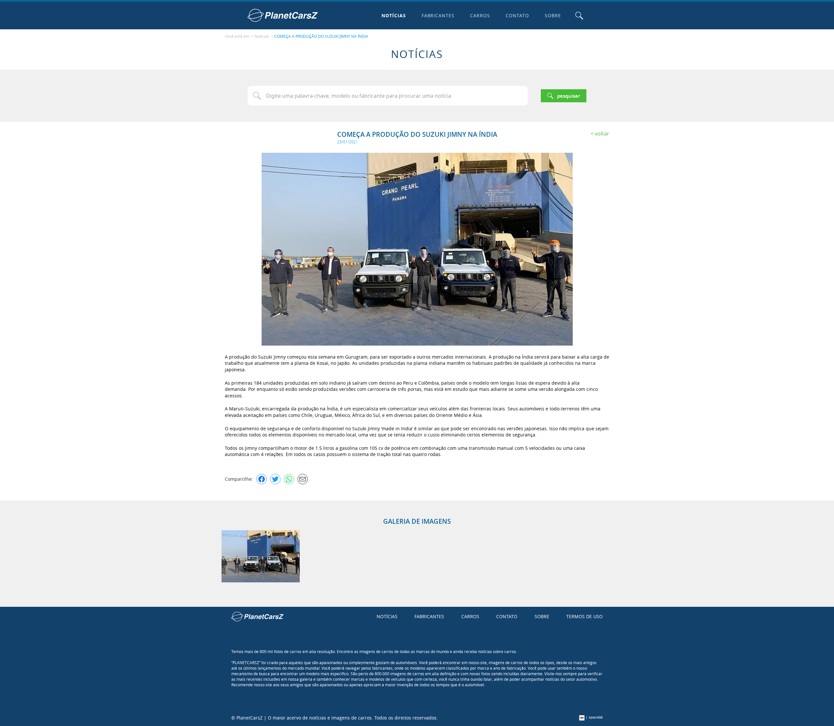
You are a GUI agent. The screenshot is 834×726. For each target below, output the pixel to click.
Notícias (393, 15)
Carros (480, 15)
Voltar (602, 133)
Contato (517, 15)
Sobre (553, 15)
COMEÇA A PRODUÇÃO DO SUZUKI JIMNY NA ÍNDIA (321, 36)
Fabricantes (438, 15)
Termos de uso (584, 616)
